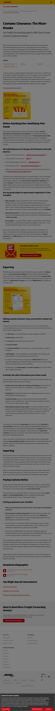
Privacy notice (19, 706)
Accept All (48, 709)
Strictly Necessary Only (37, 709)
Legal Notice (25, 706)
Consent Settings (5, 709)
